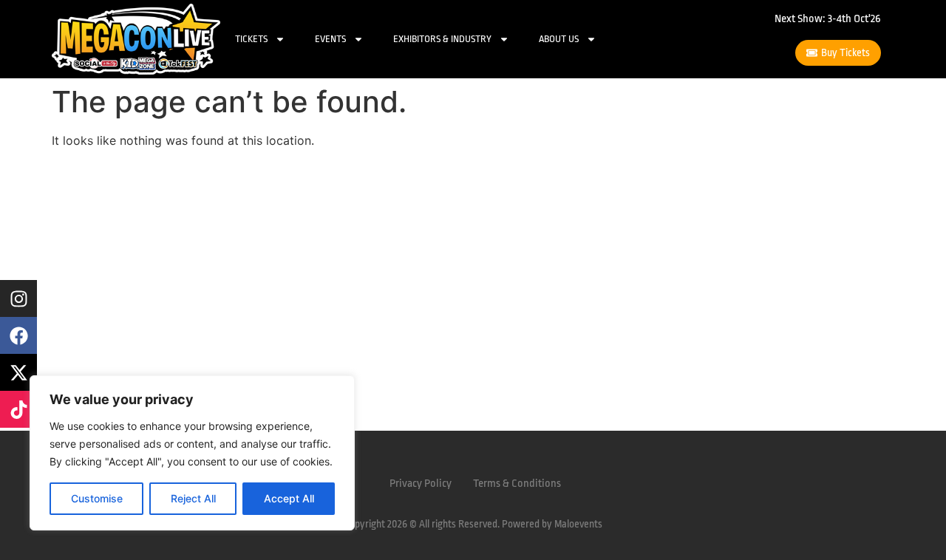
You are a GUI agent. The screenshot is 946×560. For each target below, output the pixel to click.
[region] (192, 452)
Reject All (193, 498)
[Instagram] (18, 298)
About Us (559, 38)
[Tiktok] (18, 409)
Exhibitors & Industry (442, 38)
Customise (97, 498)
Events (330, 38)
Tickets (251, 38)
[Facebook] (18, 335)
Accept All (289, 498)
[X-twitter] (18, 372)
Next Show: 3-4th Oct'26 (828, 19)
